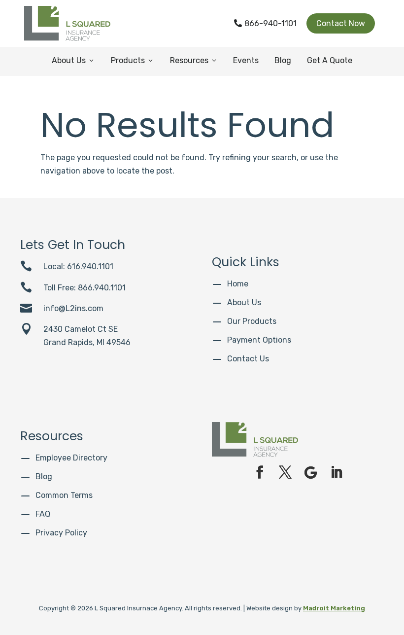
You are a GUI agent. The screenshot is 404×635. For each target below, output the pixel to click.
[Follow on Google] (311, 472)
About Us (73, 60)
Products (132, 60)
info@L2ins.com (73, 308)
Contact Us (248, 358)
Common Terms (64, 495)
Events (246, 60)
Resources (194, 60)
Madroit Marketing (334, 608)
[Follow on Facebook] (259, 472)
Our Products (251, 321)
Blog (282, 60)
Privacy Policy (61, 532)
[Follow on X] (285, 472)
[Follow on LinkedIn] (336, 472)
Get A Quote (329, 60)
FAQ (42, 514)
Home (237, 283)
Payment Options (259, 340)
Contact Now (340, 23)
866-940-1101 (265, 23)
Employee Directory (71, 457)
